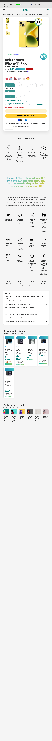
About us (5, 3)
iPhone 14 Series (28, 14)
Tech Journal (6, 4)
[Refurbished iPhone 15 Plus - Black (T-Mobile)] (31, 340)
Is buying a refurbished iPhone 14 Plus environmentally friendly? (19, 307)
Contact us (6, 6)
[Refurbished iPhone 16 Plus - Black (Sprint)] (8, 372)
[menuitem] (5, 3)
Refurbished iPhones (19, 14)
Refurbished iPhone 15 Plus (31, 351)
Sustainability (10, 3)
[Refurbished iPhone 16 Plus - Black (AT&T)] (20, 340)
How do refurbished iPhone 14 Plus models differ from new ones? (20, 321)
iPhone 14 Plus (35, 14)
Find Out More (39, 104)
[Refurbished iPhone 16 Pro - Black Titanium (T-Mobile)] (43, 340)
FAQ (11, 4)
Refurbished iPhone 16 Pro (43, 351)
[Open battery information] (14, 94)
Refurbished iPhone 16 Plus (19, 351)
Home (4, 14)
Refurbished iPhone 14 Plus (31, 205)
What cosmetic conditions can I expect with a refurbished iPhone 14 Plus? (22, 311)
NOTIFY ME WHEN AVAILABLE (26, 116)
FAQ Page (37, 300)
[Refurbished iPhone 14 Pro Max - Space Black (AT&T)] (8, 340)
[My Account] (45, 10)
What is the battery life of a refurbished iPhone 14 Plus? (17, 304)
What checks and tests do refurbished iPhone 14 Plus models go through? (22, 314)
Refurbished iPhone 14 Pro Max (9, 352)
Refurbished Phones (10, 14)
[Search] (43, 10)
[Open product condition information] (19, 82)
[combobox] (36, 5)
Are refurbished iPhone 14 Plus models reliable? (16, 318)
